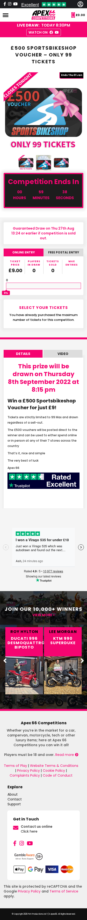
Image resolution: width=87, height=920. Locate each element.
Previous (4, 660)
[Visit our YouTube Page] (30, 843)
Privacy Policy (28, 770)
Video (63, 353)
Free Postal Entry (63, 252)
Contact (14, 799)
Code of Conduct (57, 775)
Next (82, 660)
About (12, 794)
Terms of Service (64, 891)
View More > (43, 615)
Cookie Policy (54, 770)
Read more (65, 754)
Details (23, 353)
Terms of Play (15, 765)
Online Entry (23, 252)
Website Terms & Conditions (54, 765)
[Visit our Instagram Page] (9, 4)
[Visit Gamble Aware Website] (43, 858)
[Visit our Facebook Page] (5, 4)
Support (14, 804)
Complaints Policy (25, 775)
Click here (29, 831)
